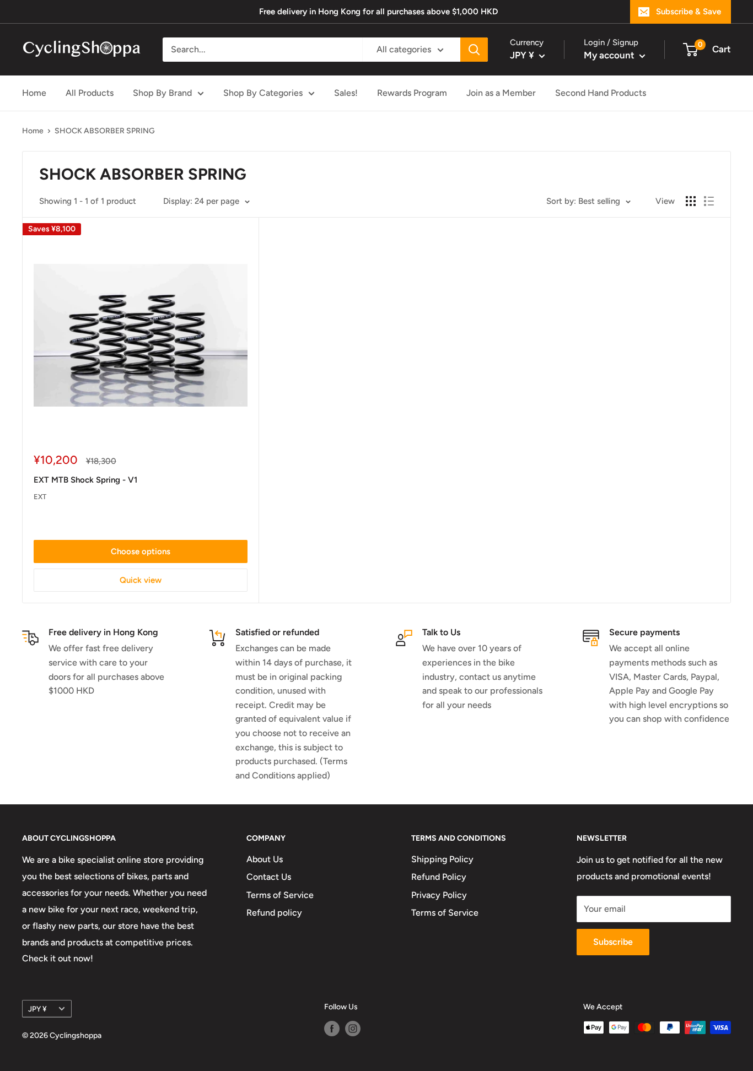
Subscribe (613, 942)
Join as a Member (501, 93)
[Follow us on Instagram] (353, 1028)
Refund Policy (438, 877)
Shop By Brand (162, 93)
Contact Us (268, 877)
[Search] (474, 49)
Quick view (141, 580)
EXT (40, 497)
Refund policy (274, 912)
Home (34, 93)
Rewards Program (412, 93)
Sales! (346, 93)
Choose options (140, 551)
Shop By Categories (263, 93)
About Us (264, 859)
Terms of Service (280, 895)
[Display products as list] (709, 201)
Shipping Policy (442, 859)
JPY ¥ (37, 1008)
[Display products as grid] (691, 201)
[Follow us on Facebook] (332, 1028)
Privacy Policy (439, 895)
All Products (90, 93)
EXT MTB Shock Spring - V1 (85, 480)
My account (610, 55)
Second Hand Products (600, 93)
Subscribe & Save (688, 12)
